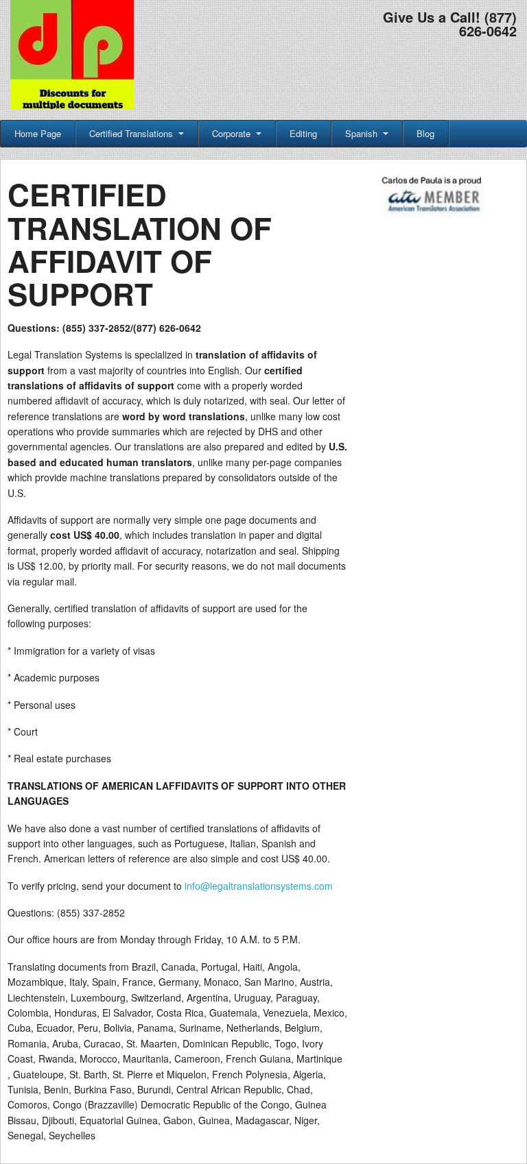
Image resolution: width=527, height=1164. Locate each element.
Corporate (231, 133)
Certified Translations (131, 133)
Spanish (361, 133)
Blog (425, 133)
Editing (303, 133)
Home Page (37, 133)
